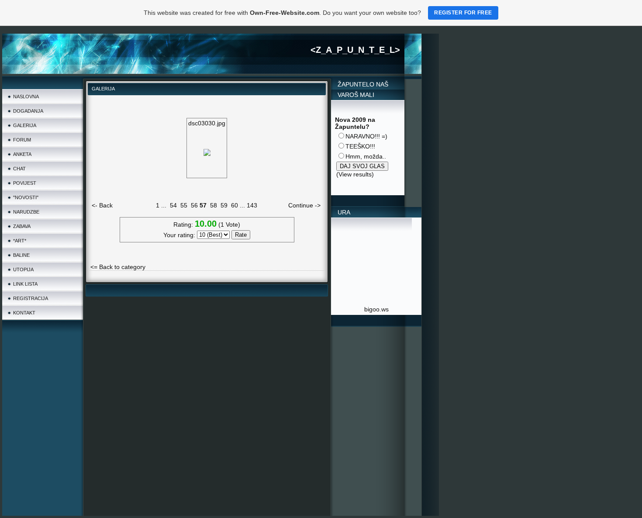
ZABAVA (22, 226)
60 (234, 205)
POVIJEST (24, 183)
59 (224, 205)
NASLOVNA (26, 96)
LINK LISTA (25, 284)
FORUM (22, 139)
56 (194, 205)
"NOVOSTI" (25, 197)
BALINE (21, 255)
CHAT (19, 168)
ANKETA (22, 154)
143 (252, 205)
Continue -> (304, 205)
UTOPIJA (23, 269)
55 (183, 205)
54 (173, 205)
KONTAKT (24, 312)
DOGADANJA (28, 111)
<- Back (102, 205)
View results (355, 174)
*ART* (19, 240)
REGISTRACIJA (30, 298)
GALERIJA (24, 125)
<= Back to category (117, 266)
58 (213, 205)
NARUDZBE (26, 211)
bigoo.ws (376, 309)
